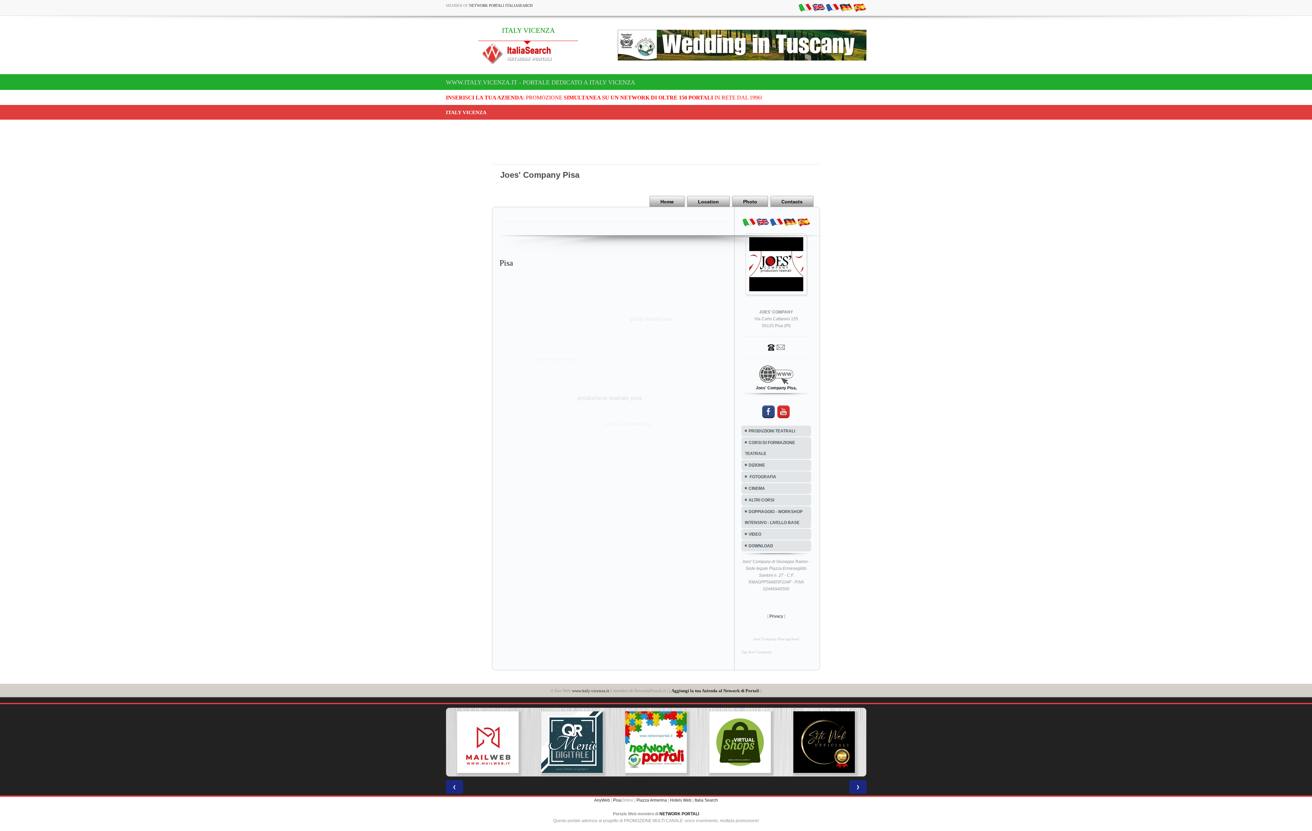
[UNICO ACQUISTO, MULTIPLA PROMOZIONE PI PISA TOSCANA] (573, 742)
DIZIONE (757, 465)
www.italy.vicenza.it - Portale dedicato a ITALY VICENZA (540, 82)
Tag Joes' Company (756, 652)
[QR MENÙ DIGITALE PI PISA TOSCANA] (489, 742)
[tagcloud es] (859, 7)
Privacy (776, 616)
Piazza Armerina (652, 800)
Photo (750, 201)
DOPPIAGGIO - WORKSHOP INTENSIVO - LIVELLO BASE (774, 517)
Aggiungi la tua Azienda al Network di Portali (715, 690)
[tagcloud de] (846, 7)
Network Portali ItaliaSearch (501, 5)
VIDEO (755, 534)
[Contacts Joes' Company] (776, 347)
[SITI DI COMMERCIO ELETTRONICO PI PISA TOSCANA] (657, 742)
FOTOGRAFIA (762, 476)
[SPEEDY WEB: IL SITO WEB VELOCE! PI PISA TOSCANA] (825, 742)
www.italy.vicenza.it (590, 690)
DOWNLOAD (761, 546)
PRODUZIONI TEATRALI (772, 431)
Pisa (617, 800)
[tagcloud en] (818, 7)
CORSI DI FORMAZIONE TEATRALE (770, 448)
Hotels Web (681, 800)
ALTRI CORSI (761, 500)
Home (667, 201)
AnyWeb (602, 800)
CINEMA (757, 488)
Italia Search (706, 800)
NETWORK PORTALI (679, 814)
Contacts (792, 201)
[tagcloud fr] (832, 7)
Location (708, 201)
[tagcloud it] (805, 7)
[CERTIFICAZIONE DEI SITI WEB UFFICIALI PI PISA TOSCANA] (740, 742)
